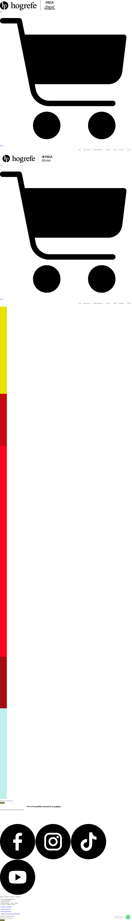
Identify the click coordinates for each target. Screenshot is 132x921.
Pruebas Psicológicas (97, 149)
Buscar (2, 802)
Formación (121, 149)
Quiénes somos (86, 149)
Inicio (80, 149)
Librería (115, 149)
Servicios (108, 149)
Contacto (129, 149)
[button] (128, 917)
